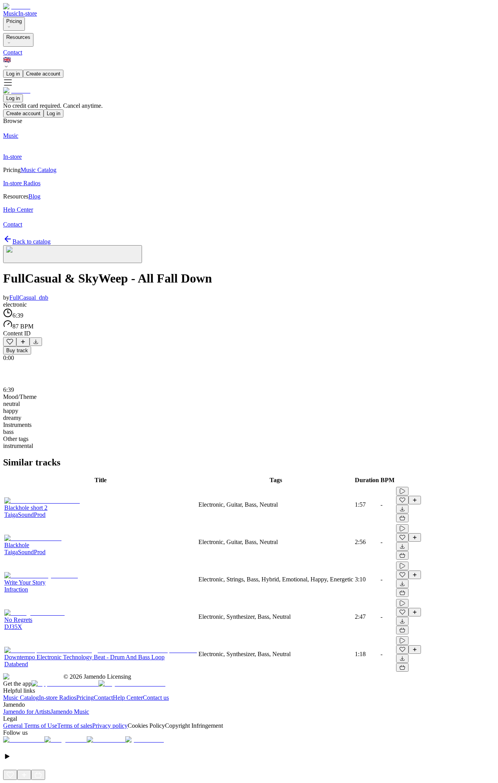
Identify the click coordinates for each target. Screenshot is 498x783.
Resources (18, 37)
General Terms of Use (30, 725)
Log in (13, 74)
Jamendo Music (70, 711)
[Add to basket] (402, 518)
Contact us (156, 697)
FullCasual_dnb (28, 297)
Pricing (14, 21)
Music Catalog (21, 697)
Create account (43, 74)
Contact (12, 52)
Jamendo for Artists (27, 711)
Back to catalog (31, 241)
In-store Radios (57, 697)
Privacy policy (110, 725)
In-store (27, 13)
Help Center (128, 697)
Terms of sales (74, 725)
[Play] (72, 254)
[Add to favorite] (9, 341)
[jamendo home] (16, 6)
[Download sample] (36, 341)
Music (10, 13)
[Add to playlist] (23, 341)
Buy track (17, 350)
